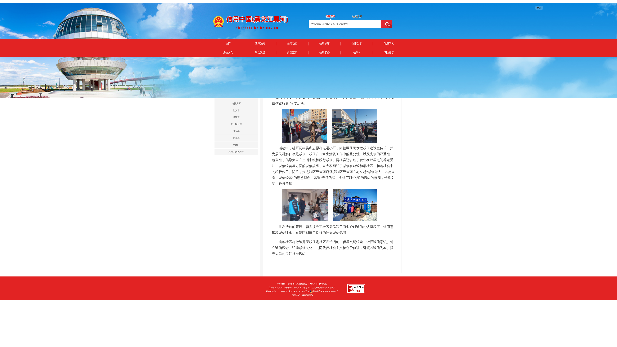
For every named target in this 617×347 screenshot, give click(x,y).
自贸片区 (236, 103)
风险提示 (389, 52)
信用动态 (292, 43)
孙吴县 (236, 138)
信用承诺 (324, 43)
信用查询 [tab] (330, 16)
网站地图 (323, 284)
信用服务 (324, 52)
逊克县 (236, 131)
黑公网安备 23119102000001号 (325, 291)
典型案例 (292, 52)
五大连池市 (236, 124)
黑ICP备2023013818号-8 (299, 291)
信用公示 (357, 43)
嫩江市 (236, 117)
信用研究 (389, 43)
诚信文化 (228, 52)
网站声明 (313, 284)
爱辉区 (236, 145)
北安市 (236, 110)
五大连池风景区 (236, 152)
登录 (539, 8)
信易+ (356, 52)
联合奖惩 (260, 52)
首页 (228, 43)
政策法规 (260, 43)
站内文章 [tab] (357, 16)
